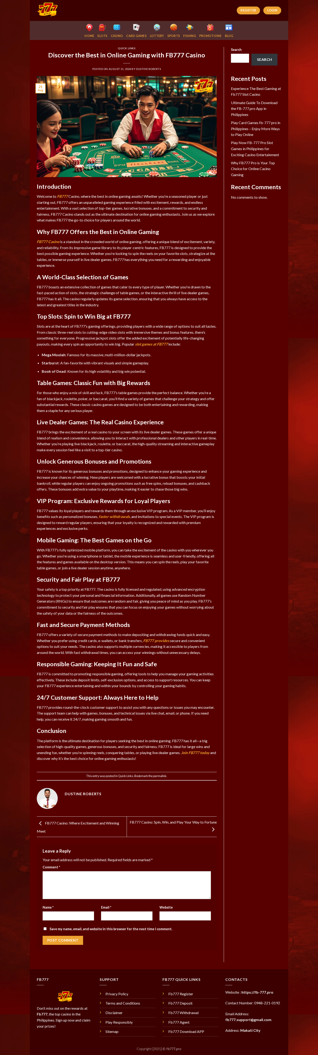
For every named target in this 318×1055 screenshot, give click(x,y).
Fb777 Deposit (180, 1003)
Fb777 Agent (178, 1022)
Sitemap (111, 1031)
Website (166, 907)
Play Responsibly (119, 1022)
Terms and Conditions (122, 1003)
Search (236, 50)
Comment (51, 867)
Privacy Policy (116, 994)
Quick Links (126, 48)
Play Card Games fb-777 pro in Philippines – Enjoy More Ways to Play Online (255, 128)
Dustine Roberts (148, 68)
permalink (159, 776)
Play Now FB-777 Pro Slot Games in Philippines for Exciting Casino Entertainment (255, 148)
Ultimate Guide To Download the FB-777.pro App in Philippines (254, 108)
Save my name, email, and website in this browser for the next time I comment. (111, 929)
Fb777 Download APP (186, 1031)
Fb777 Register (180, 994)
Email (106, 907)
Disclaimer (114, 1012)
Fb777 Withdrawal (183, 1012)
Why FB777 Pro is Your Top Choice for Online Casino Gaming (253, 169)
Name (48, 907)
